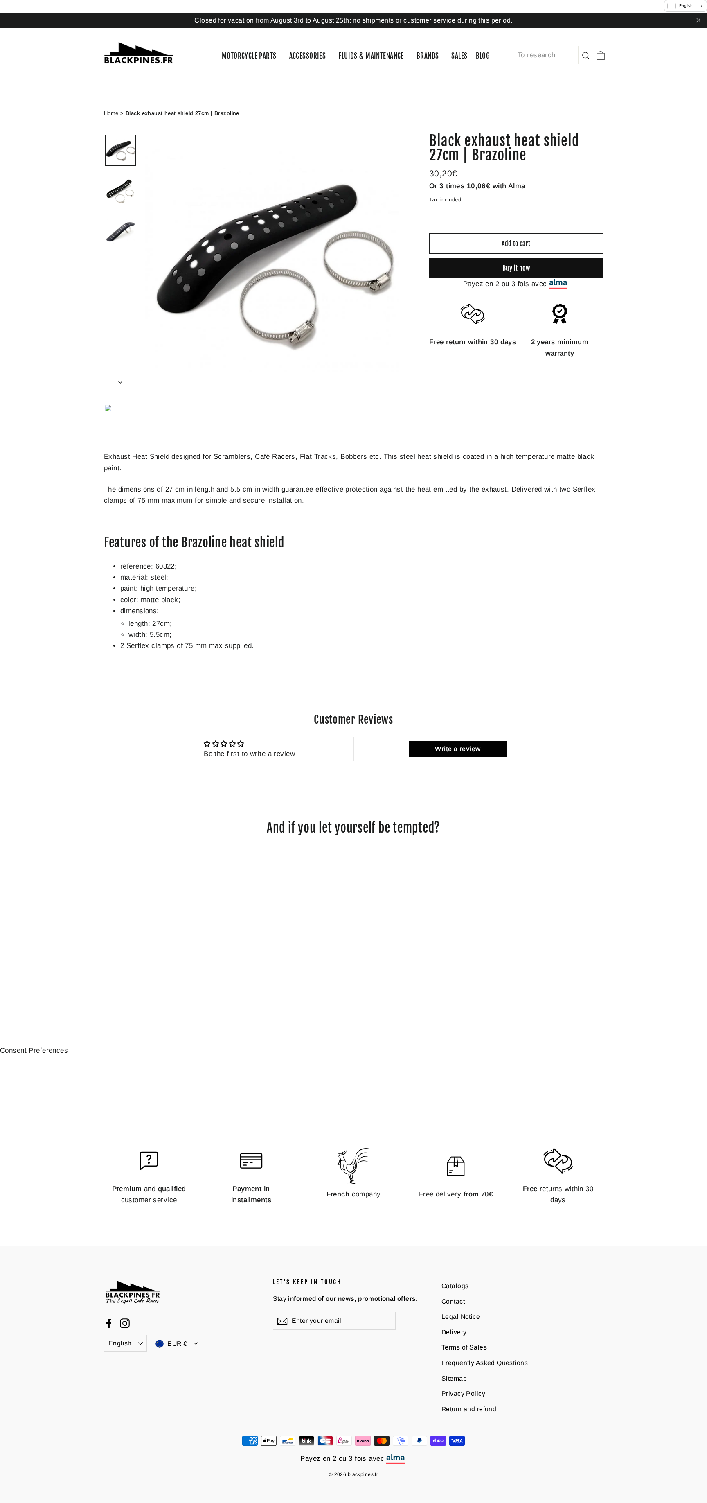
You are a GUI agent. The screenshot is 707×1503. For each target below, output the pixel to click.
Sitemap (454, 1378)
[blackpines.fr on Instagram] (125, 1323)
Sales (459, 56)
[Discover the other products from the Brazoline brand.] (185, 410)
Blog (483, 56)
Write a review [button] (457, 748)
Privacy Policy (463, 1393)
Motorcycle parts (249, 56)
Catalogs (454, 1285)
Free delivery (456, 1194)
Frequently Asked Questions (484, 1362)
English (120, 1343)
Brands (428, 56)
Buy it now (516, 268)
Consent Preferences (34, 1050)
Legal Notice (460, 1316)
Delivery (453, 1332)
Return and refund (468, 1409)
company (353, 1194)
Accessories (307, 56)
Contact (453, 1301)
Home (111, 113)
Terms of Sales (464, 1347)
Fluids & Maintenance (371, 56)
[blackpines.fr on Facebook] (109, 1323)
